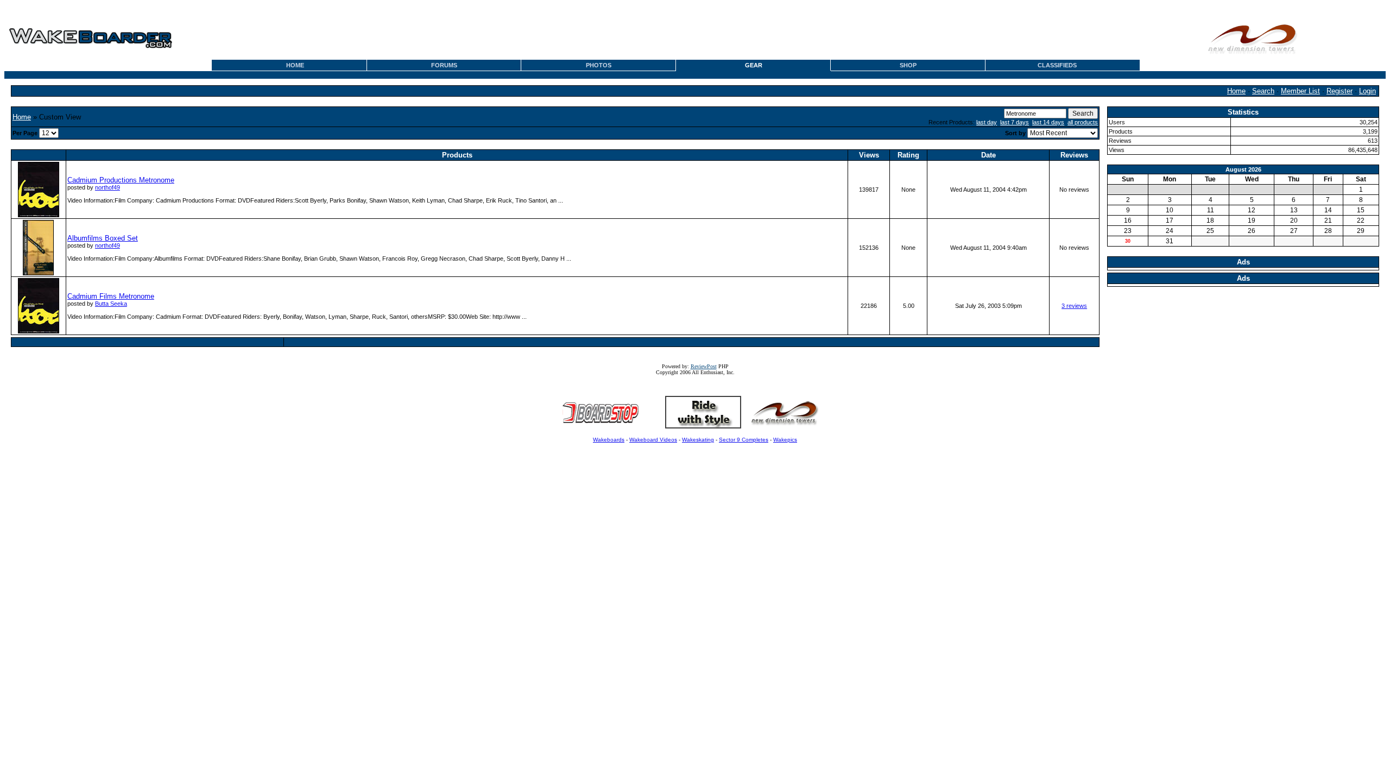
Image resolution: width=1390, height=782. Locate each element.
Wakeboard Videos (653, 440)
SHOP (908, 65)
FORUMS (444, 65)
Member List (1300, 91)
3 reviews (1074, 305)
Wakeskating (698, 440)
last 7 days (1014, 122)
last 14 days (1048, 122)
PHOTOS (598, 65)
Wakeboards (608, 440)
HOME (295, 65)
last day (986, 122)
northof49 (107, 187)
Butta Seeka (111, 303)
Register (1339, 91)
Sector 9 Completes (743, 440)
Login (1367, 91)
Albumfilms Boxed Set (102, 238)
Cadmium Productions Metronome (120, 180)
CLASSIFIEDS (1057, 65)
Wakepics (785, 440)
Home (1236, 91)
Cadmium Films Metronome (110, 296)
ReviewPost (704, 366)
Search (1263, 91)
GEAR (753, 65)
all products (1082, 122)
